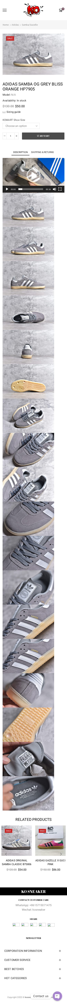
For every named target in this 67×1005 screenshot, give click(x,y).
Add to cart (44, 136)
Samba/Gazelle (30, 24)
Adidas (15, 24)
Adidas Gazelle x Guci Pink (50, 862)
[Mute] (54, 189)
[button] (33, 175)
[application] (33, 175)
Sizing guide (14, 111)
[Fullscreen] (60, 189)
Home (6, 24)
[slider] (30, 189)
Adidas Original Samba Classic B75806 (16, 862)
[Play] (7, 189)
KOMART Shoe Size (14, 120)
